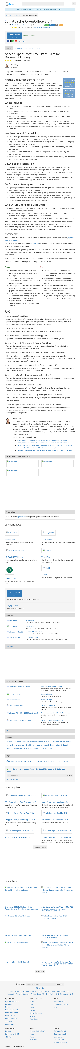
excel (25, 761)
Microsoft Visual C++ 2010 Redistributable (55, 713)
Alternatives (29, 48)
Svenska (26, 994)
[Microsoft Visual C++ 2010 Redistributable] (23, 713)
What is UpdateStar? (37, 1031)
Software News (59, 1002)
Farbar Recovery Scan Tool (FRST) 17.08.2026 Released (54, 936)
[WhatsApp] (13, 41)
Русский (19, 994)
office (34, 761)
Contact (32, 1007)
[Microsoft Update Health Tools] (19, 720)
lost (29, 761)
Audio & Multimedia (13, 742)
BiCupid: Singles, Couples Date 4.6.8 (56, 837)
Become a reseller (60, 1034)
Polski (69, 991)
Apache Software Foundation (21, 25)
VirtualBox (45, 557)
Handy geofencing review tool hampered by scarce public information (43, 443)
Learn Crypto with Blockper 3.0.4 (54, 802)
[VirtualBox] (47, 550)
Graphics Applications (34, 745)
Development (57, 742)
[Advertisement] (40, 494)
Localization (58, 1037)
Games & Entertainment (15, 745)
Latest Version (14, 36)
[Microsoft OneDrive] (15, 705)
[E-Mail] (16, 41)
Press (32, 1034)
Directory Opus (11, 578)
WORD (66, 761)
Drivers (8, 1007)
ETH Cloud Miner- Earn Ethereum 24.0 (20, 802)
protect (53, 761)
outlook (39, 761)
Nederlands (61, 991)
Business (25, 742)
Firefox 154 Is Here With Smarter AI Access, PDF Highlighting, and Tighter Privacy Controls (57, 964)
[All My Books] (48, 533)
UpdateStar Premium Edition (51, 687)
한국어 (53, 991)
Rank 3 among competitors (41, 27)
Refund (32, 1016)
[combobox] (41, 4)
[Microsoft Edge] (14, 700)
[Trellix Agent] (11, 533)
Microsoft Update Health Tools (51, 720)
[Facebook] (8, 41)
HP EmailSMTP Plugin (14, 557)
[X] (11, 41)
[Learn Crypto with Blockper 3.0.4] (55, 795)
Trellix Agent (10, 539)
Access (10, 760)
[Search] (62, 4)
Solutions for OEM (12, 1034)
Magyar (66, 994)
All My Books (46, 539)
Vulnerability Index (61, 1004)
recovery (59, 761)
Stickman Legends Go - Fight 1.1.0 (19, 837)
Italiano (40, 991)
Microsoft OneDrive (47, 705)
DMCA (32, 1002)
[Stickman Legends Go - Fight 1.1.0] (19, 831)
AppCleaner (9, 1024)
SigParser (8, 1021)
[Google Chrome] (14, 694)
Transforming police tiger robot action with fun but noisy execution (42, 440)
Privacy (32, 1010)
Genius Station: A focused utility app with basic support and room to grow (44, 445)
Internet (59, 745)
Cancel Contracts (36, 1013)
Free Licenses (59, 1040)
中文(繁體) (58, 994)
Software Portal (60, 1031)
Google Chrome (46, 694)
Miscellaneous (46, 748)
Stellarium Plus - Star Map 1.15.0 (54, 820)
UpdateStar (34, 244)
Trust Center (34, 1019)
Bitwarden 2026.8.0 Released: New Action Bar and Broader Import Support (21, 908)
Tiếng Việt (40, 994)
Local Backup (10, 1016)
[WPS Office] (12, 621)
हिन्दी (71, 994)
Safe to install (30, 36)
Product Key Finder (12, 1010)
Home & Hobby (48, 745)
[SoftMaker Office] (14, 637)
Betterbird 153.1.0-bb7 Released (18, 935)
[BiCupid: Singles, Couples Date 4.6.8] (57, 831)
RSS (55, 1007)
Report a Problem (22, 41)
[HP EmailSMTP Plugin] (15, 550)
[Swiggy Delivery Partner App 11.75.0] (20, 813)
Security (66, 745)
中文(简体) (49, 994)
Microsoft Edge (46, 700)
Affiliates (8, 1037)
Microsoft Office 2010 (34, 632)
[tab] (9, 48)
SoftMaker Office (32, 637)
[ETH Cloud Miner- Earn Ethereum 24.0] (21, 795)
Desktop (47, 742)
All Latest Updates (40, 847)
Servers (9, 748)
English (11, 991)
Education (67, 742)
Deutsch (18, 991)
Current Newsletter (13, 779)
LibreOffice (30, 626)
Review (9, 48)
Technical (18, 48)
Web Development (33, 748)
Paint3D (44, 574)
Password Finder (11, 1013)
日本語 (46, 991)
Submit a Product (60, 1043)
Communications (36, 742)
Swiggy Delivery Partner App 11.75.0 (20, 820)
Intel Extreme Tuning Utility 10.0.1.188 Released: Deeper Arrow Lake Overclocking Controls (57, 909)
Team (32, 1037)
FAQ (31, 1004)
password (46, 761)
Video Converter (11, 1018)
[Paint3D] (46, 568)
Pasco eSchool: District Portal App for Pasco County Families (39, 448)
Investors (33, 1040)
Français (33, 991)
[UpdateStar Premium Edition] (19, 687)
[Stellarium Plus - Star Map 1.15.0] (55, 813)
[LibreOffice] (12, 626)
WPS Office (30, 621)
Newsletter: (20, 984)
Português (11, 994)
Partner (8, 1031)
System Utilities (19, 748)
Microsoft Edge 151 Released (17, 962)
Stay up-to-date (12, 606)
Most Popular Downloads (15, 681)
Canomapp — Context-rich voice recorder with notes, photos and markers (44, 450)
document (19, 761)
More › (8, 731)
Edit (38, 48)
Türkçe (33, 994)
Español (26, 991)
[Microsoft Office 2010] (15, 632)
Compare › (10, 646)
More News (40, 971)
